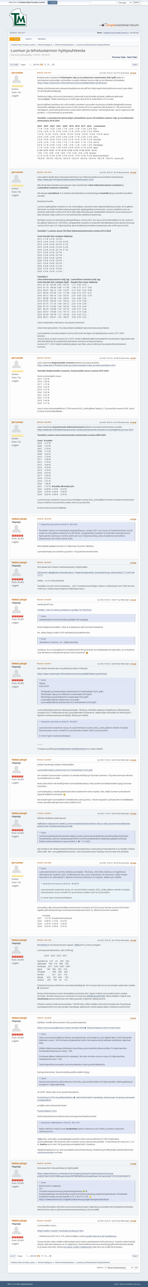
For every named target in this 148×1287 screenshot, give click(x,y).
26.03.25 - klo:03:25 (44, 1221)
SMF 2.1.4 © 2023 (13, 1284)
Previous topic (119, 57)
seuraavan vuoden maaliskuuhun (77, 1247)
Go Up (12, 1256)
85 (53, 64)
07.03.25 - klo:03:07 (44, 760)
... (32, 64)
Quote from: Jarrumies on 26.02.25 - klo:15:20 (59, 524)
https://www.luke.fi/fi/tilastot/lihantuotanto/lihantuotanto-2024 (65, 179)
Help (116, 1284)
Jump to (100, 1267)
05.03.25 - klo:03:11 (44, 663)
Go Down (14, 65)
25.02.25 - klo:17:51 (44, 73)
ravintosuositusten (45, 1152)
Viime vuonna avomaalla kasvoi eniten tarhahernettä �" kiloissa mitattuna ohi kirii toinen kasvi (78, 1028)
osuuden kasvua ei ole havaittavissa (100, 1236)
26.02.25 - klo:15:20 (44, 172)
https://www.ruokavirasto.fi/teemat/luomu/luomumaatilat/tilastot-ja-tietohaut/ (72, 83)
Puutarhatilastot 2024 (47, 1111)
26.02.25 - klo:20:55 (44, 422)
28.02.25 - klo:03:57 (44, 562)
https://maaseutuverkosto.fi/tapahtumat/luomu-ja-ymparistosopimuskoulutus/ (74, 1199)
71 (45, 64)
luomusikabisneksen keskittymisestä (70, 749)
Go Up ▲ (137, 1284)
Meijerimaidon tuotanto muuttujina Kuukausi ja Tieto (60, 1231)
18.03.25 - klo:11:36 (44, 940)
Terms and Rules (126, 1284)
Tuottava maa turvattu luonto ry (116, 32)
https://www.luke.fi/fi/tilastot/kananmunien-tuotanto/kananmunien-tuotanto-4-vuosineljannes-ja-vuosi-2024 (85, 429)
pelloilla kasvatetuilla (96, 996)
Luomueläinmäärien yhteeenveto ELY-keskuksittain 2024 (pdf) (65, 770)
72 (48, 64)
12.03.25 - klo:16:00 (44, 863)
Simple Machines (27, 1284)
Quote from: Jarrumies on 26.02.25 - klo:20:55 (59, 721)
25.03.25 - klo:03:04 (44, 1163)
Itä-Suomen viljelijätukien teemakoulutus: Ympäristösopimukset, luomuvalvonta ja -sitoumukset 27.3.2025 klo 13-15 (86, 574)
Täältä (76, 945)
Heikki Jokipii (19, 518)
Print (135, 65)
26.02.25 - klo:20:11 (44, 358)
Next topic (132, 57)
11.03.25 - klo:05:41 (44, 813)
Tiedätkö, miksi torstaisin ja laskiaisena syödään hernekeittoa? (64, 610)
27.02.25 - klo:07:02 (44, 519)
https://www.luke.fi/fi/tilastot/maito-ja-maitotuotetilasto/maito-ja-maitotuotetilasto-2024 (76, 365)
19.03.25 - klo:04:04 (44, 1018)
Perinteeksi (42, 945)
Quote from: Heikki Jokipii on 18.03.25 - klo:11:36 (60, 1122)
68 (35, 64)
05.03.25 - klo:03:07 (44, 600)
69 (38, 64)
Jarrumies (17, 72)
